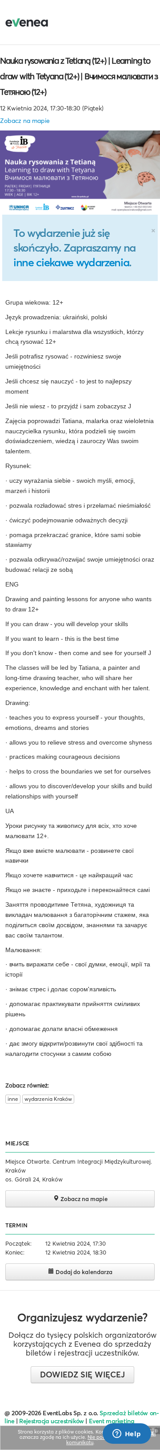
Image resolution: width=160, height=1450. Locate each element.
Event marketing (112, 1421)
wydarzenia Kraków (48, 1099)
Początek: (18, 1243)
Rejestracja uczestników (51, 1421)
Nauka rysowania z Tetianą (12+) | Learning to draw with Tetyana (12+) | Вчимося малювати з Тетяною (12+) (79, 76)
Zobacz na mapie (25, 121)
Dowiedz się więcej (82, 1374)
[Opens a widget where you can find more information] (126, 1434)
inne (13, 1099)
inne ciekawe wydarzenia (71, 262)
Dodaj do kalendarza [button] (83, 1271)
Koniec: (14, 1252)
